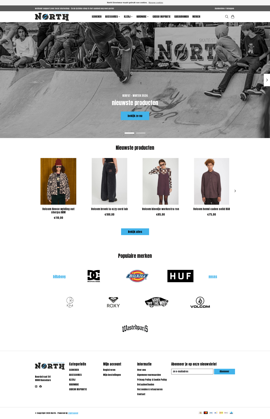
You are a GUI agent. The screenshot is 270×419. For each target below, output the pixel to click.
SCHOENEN (96, 16)
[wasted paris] (135, 329)
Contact (141, 394)
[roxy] (113, 303)
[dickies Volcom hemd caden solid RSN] (211, 181)
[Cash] (200, 413)
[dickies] (137, 276)
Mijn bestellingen (112, 375)
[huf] (180, 276)
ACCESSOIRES (75, 375)
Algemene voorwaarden (149, 375)
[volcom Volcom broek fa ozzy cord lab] (109, 181)
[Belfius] (226, 413)
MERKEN (196, 16)
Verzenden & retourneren (149, 389)
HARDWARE (74, 384)
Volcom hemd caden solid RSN (211, 209)
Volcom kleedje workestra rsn (160, 209)
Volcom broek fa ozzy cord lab (109, 209)
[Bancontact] (216, 413)
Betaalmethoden (145, 384)
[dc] (93, 276)
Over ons (141, 370)
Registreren (109, 370)
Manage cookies (156, 3)
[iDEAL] (221, 413)
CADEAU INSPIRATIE (161, 16)
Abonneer (224, 371)
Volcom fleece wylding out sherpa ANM (58, 210)
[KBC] (231, 413)
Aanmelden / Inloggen (224, 8)
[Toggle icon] (226, 16)
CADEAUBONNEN (181, 16)
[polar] (70, 303)
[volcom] (200, 303)
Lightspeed (73, 413)
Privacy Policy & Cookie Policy (152, 379)
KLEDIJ (72, 379)
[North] (52, 16)
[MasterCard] (206, 413)
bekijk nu (47, 116)
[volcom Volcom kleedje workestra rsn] (160, 181)
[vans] (156, 303)
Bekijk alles (135, 232)
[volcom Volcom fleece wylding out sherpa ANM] (58, 181)
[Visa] (211, 413)
